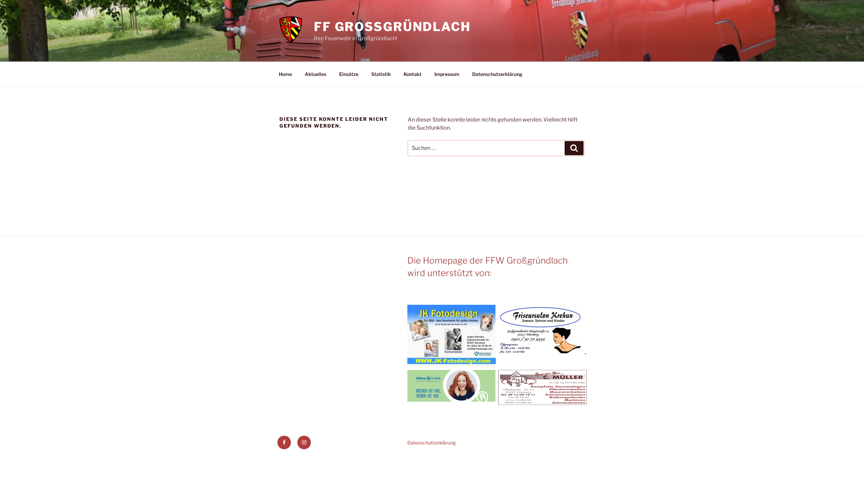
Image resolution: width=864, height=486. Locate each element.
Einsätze (348, 74)
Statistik (381, 74)
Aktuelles (315, 74)
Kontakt (413, 74)
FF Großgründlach (392, 26)
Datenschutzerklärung (497, 74)
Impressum (446, 74)
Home (285, 74)
